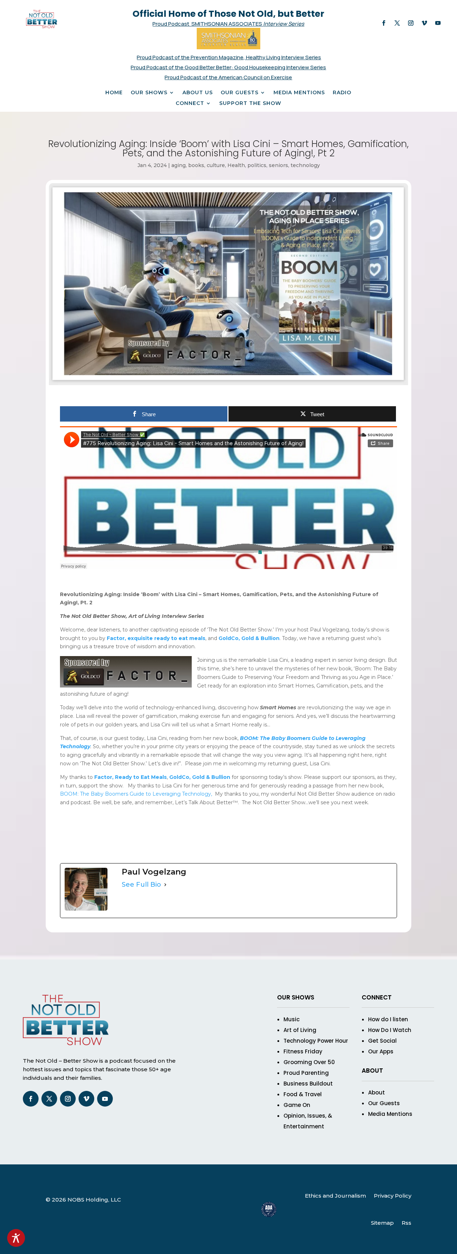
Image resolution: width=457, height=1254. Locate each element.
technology (305, 165)
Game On (296, 1105)
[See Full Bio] (165, 885)
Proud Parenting (306, 1073)
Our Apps (380, 1051)
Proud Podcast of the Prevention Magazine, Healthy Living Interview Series (229, 57)
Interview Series (283, 23)
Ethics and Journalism (335, 1195)
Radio (342, 93)
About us (197, 93)
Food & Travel (302, 1094)
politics (256, 165)
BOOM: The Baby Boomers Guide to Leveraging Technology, (136, 794)
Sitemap (382, 1222)
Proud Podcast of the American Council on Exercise (228, 77)
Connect (190, 103)
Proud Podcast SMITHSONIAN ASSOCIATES (207, 23)
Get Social (382, 1040)
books (196, 165)
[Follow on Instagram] (411, 23)
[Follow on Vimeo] (424, 23)
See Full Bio (141, 884)
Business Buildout (308, 1083)
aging (178, 165)
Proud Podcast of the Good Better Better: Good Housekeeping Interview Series (228, 67)
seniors (278, 165)
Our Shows (149, 93)
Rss (406, 1222)
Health (236, 165)
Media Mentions (299, 93)
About (376, 1092)
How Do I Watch (389, 1030)
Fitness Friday (302, 1051)
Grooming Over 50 (309, 1062)
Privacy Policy (392, 1195)
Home (114, 93)
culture (216, 165)
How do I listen (388, 1019)
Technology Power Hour (315, 1040)
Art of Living (299, 1030)
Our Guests (239, 93)
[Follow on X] (397, 23)
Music (291, 1019)
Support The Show (250, 103)
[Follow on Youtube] (438, 23)
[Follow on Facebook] (383, 23)
